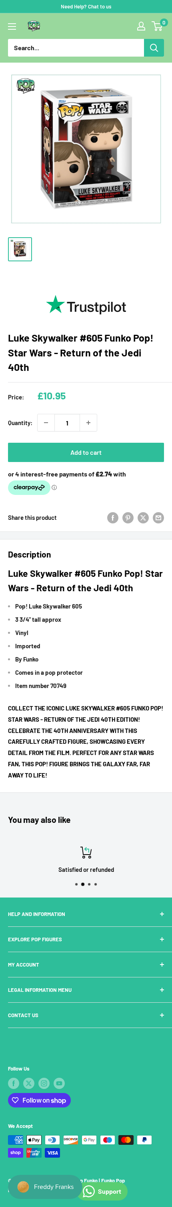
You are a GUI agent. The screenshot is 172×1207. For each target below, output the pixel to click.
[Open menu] (12, 26)
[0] (157, 26)
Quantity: (20, 422)
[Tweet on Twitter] (143, 517)
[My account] (141, 26)
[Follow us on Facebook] (13, 1083)
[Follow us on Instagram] (44, 1083)
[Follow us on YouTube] (59, 1083)
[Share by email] (158, 517)
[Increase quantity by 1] (88, 422)
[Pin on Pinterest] (128, 517)
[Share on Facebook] (112, 517)
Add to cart (86, 452)
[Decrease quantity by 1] (46, 422)
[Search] (154, 48)
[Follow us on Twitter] (28, 1083)
